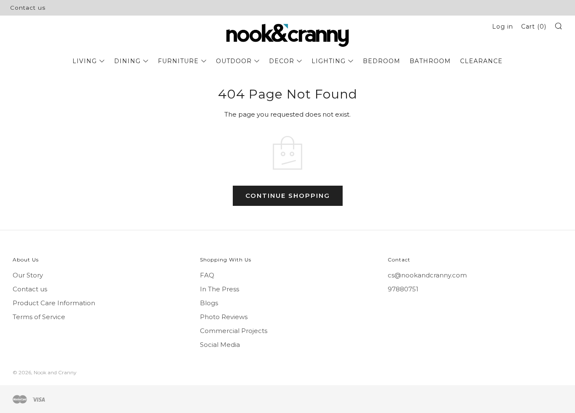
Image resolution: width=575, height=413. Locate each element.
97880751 (403, 289)
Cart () (533, 26)
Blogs (209, 303)
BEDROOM (381, 61)
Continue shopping (287, 196)
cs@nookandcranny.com (427, 275)
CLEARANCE (481, 61)
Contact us (27, 7)
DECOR (281, 61)
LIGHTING (328, 61)
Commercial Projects (233, 331)
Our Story (28, 275)
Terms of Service (39, 317)
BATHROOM (430, 61)
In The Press (219, 289)
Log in (502, 26)
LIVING (84, 61)
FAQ (207, 275)
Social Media (220, 345)
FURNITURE (178, 61)
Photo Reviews (224, 317)
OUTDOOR (234, 61)
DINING (127, 61)
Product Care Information (54, 303)
